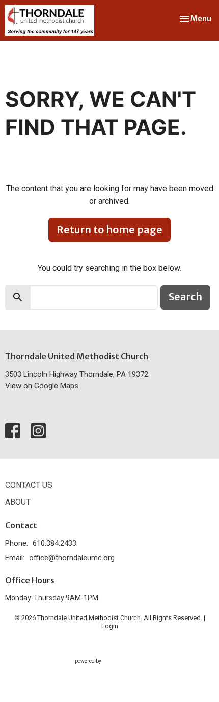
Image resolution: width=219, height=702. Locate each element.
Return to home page (109, 229)
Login (109, 626)
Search (185, 296)
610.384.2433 (54, 543)
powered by (104, 670)
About (18, 502)
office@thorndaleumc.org (72, 558)
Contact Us (28, 485)
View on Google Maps (41, 385)
